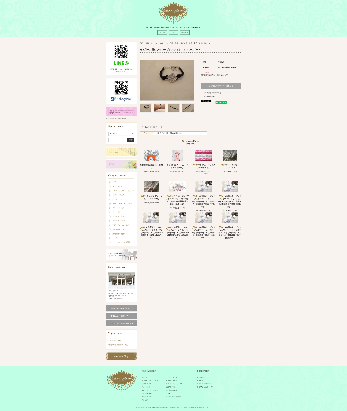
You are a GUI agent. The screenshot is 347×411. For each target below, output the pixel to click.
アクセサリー (117, 212)
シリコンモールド (147, 393)
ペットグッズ (117, 199)
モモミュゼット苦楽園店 (121, 242)
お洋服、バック (118, 195)
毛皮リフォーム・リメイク (122, 225)
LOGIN (162, 32)
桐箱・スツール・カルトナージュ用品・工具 (162, 43)
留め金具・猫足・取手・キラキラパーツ (195, 43)
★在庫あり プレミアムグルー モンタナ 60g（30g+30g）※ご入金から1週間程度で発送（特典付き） (203, 232)
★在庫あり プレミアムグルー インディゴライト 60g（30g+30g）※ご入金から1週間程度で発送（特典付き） (229, 232)
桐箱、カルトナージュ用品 (122, 203)
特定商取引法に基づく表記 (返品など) (214, 75)
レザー (115, 182)
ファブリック (117, 186)
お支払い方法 (201, 377)
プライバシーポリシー (204, 383)
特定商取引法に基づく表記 (118, 345)
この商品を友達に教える (212, 93)
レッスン (116, 238)
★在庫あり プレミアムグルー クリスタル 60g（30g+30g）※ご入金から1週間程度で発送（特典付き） (230, 201)
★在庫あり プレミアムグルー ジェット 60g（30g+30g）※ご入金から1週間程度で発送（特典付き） (203, 201)
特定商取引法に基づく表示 (205, 387)
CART (173, 32)
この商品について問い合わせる (221, 86)
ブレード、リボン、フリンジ (123, 191)
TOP (141, 43)
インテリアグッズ (119, 216)
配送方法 (200, 380)
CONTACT (184, 32)
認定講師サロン (118, 229)
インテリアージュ (119, 221)
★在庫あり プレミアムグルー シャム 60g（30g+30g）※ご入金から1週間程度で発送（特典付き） (151, 232)
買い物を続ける (209, 96)
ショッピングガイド (115, 341)
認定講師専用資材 (119, 234)
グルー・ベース (118, 208)
